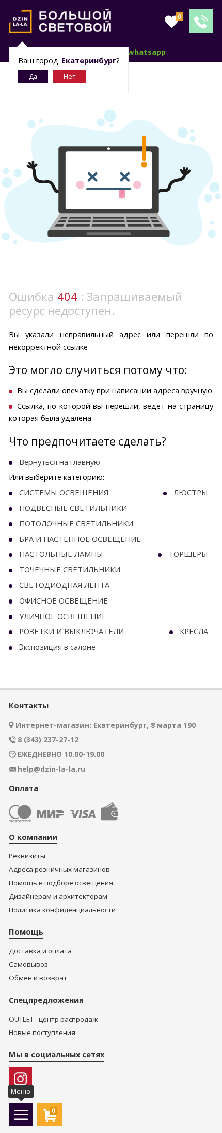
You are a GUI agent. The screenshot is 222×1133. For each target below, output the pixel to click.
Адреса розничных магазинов (59, 869)
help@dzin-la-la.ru (51, 769)
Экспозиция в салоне (57, 646)
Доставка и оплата (40, 951)
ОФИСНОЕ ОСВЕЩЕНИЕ (63, 600)
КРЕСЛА (194, 631)
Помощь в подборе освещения (61, 883)
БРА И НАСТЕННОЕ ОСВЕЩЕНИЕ (80, 539)
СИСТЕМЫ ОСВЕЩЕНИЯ (63, 492)
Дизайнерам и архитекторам (58, 896)
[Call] (201, 21)
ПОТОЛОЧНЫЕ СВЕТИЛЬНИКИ (76, 523)
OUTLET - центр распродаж (53, 1019)
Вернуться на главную (59, 461)
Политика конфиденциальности (62, 910)
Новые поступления (42, 1033)
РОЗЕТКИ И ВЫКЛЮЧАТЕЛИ (71, 631)
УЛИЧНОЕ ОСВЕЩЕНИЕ (62, 616)
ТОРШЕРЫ (188, 554)
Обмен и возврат (38, 978)
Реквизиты (27, 856)
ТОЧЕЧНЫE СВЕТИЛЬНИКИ (69, 569)
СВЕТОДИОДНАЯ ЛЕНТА (64, 585)
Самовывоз (28, 964)
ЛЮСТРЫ (190, 492)
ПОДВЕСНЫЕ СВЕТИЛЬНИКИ (73, 508)
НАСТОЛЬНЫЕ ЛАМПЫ (61, 554)
